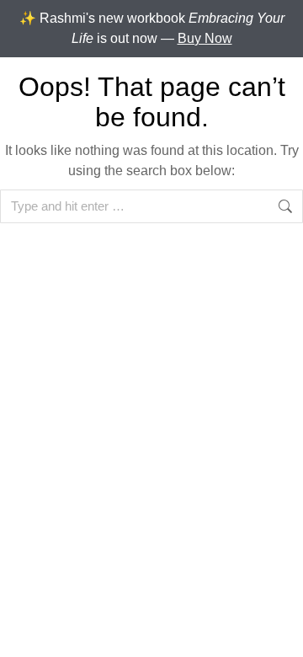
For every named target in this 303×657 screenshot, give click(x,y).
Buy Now (205, 38)
